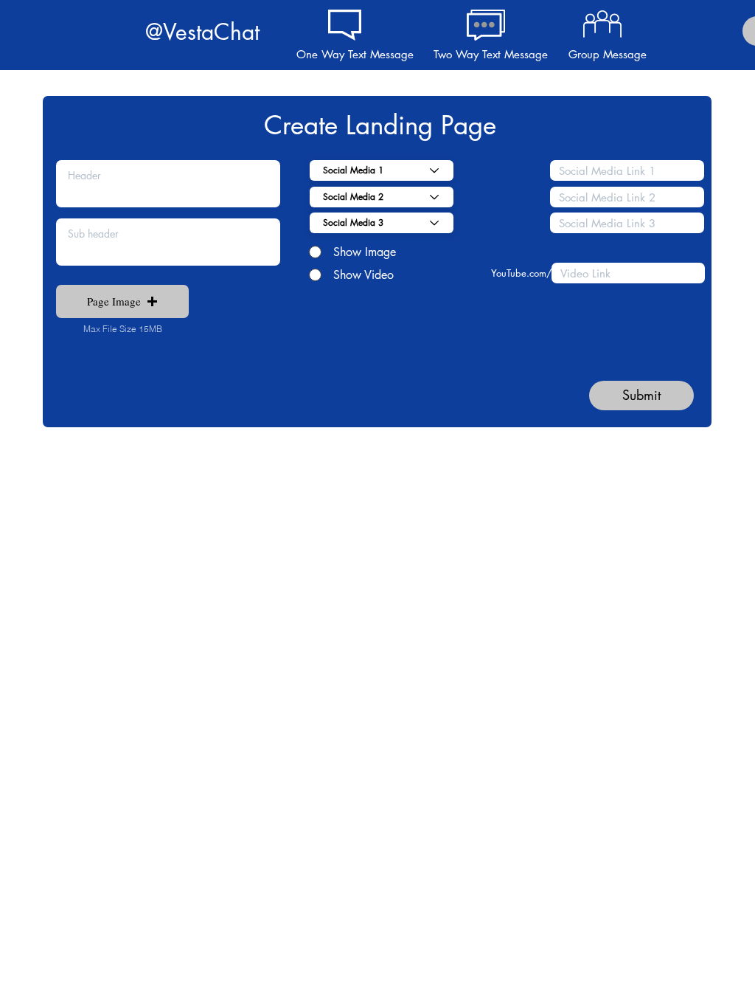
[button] (122, 301)
